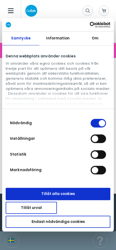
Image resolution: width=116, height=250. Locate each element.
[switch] (98, 139)
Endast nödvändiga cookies (58, 221)
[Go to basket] (104, 11)
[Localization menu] (11, 240)
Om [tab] (95, 38)
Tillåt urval (31, 207)
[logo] (30, 11)
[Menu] (11, 11)
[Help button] (100, 240)
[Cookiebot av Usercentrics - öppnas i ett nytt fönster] (86, 25)
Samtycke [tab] (20, 38)
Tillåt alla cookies (58, 194)
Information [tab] (58, 38)
